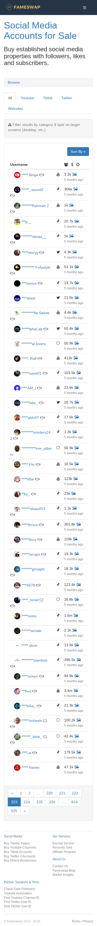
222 (75, 793)
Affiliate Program (64, 851)
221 (62, 793)
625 (14, 811)
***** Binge (29, 175)
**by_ (25, 494)
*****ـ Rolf (28, 358)
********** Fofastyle (35, 267)
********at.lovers (33, 344)
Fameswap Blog (64, 870)
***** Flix (27, 464)
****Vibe (27, 479)
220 (50, 793)
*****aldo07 (29, 417)
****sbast (27, 298)
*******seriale (30, 631)
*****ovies (28, 616)
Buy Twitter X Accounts (19, 856)
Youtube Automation (18, 893)
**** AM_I (28, 388)
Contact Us (60, 866)
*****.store (28, 645)
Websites (15, 108)
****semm (28, 283)
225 (39, 802)
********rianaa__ (33, 236)
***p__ (26, 222)
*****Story (29, 539)
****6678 (27, 585)
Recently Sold (62, 847)
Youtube (27, 98)
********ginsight (32, 569)
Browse (14, 82)
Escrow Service (63, 843)
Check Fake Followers (19, 889)
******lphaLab (31, 329)
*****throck (29, 525)
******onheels (31, 721)
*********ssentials (33, 660)
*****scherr (29, 676)
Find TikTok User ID (17, 906)
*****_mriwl (29, 600)
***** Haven (30, 767)
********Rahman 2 (34, 206)
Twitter (66, 98)
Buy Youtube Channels (20, 847)
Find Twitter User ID (17, 901)
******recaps (30, 554)
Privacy (88, 921)
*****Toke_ (29, 403)
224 (27, 802)
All (10, 98)
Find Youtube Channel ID (21, 897)
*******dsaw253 (32, 509)
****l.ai (25, 753)
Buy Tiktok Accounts (18, 851)
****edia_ (28, 706)
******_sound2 (31, 190)
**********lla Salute (34, 313)
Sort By (77, 151)
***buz (25, 691)
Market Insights (63, 874)
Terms (76, 921)
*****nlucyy (29, 252)
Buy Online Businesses (20, 860)
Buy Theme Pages (17, 843)
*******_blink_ (31, 737)
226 (52, 802)
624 (74, 802)
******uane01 (31, 373)
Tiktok (48, 98)
